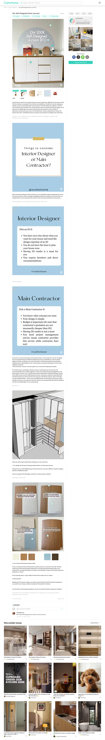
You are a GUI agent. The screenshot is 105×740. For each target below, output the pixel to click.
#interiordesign (26, 201)
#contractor (44, 201)
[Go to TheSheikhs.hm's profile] (13, 613)
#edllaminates (34, 592)
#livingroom (15, 116)
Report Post (61, 598)
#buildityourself (53, 116)
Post (62, 609)
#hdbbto (57, 592)
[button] (51, 2)
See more (89, 48)
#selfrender (22, 477)
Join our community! (81, 62)
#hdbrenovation (16, 594)
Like (22, 616)
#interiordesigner (12, 7)
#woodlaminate (16, 592)
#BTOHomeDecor (17, 118)
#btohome (25, 118)
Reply (25, 616)
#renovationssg (50, 592)
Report (28, 616)
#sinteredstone (25, 592)
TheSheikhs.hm (20, 612)
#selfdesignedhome (36, 116)
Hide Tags (18, 85)
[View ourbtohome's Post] (75, 33)
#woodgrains (41, 592)
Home (5, 7)
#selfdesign (45, 116)
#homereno (25, 594)
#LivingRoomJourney (25, 116)
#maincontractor (35, 201)
